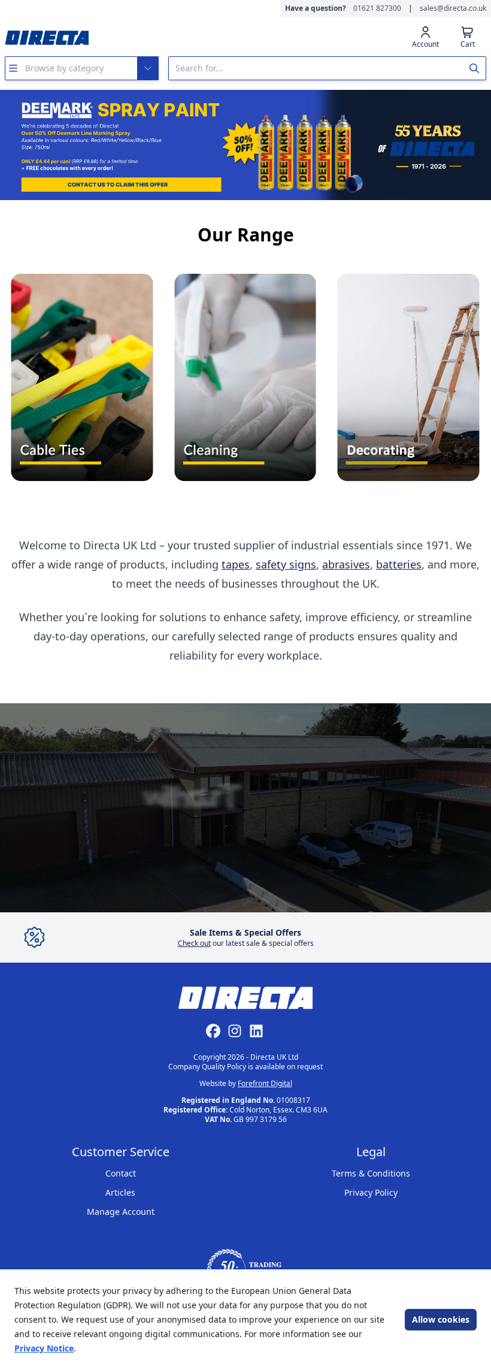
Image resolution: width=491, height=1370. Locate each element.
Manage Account (120, 1211)
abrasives (346, 564)
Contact (120, 1173)
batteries (399, 564)
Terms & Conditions (371, 1173)
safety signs (286, 564)
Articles (120, 1192)
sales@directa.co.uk (453, 8)
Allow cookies (440, 1319)
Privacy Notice (44, 1348)
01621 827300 (377, 8)
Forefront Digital (265, 1083)
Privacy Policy (371, 1192)
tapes (236, 564)
